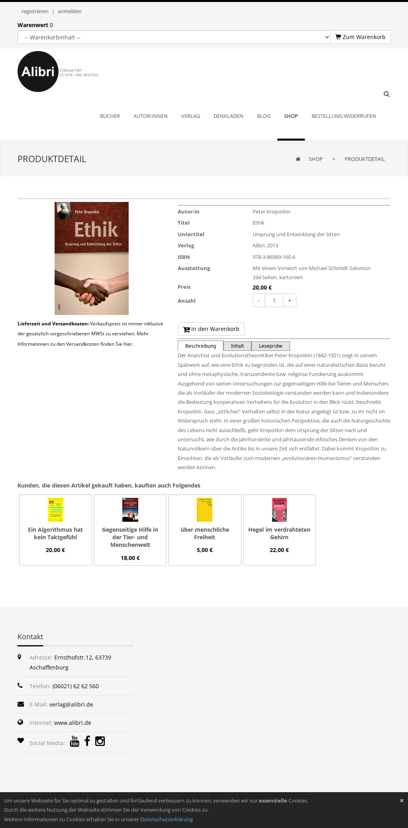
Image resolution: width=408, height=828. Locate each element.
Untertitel (191, 234)
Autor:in (189, 211)
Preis (184, 286)
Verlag (186, 245)
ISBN (184, 256)
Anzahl (187, 300)
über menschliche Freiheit (204, 533)
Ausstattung (194, 268)
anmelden (70, 11)
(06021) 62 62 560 (76, 686)
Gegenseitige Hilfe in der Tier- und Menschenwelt (130, 537)
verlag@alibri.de (71, 704)
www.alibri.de (72, 722)
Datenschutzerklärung (166, 819)
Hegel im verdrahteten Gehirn (279, 533)
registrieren (35, 11)
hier (128, 344)
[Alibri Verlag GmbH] (69, 70)
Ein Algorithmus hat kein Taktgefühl (55, 533)
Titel (184, 222)
